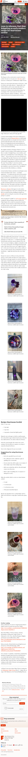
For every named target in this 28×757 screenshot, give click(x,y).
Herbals (12, 46)
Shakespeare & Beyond (7, 4)
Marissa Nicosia (15, 37)
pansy (9, 189)
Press (2, 732)
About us (2, 728)
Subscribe (22, 703)
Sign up (3, 725)
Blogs (16, 728)
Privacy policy (3, 749)
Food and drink (5, 46)
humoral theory (15, 138)
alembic (3, 194)
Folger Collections (16, 44)
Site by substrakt (3, 754)
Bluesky (3, 746)
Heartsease (3, 189)
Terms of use (10, 749)
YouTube (16, 745)
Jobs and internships (4, 730)
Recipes (10, 42)
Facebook (4, 745)
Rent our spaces (18, 732)
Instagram (10, 745)
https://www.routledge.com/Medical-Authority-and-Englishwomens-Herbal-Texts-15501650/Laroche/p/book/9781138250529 (13, 649)
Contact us (6, 739)
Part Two (20, 79)
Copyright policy (17, 749)
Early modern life (5, 44)
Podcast (16, 730)
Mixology (4, 42)
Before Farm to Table (19, 42)
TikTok (21, 745)
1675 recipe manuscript (21, 198)
